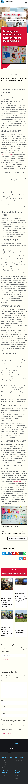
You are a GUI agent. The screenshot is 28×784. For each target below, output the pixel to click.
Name (3, 700)
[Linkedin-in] (12, 748)
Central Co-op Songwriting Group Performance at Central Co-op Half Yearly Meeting (21, 597)
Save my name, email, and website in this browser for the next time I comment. (13, 721)
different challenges (6, 154)
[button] (26, 3)
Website (3, 713)
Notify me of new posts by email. (12, 729)
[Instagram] (15, 748)
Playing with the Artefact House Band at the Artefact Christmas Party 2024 (6, 602)
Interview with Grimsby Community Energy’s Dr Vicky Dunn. (6, 631)
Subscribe (5, 659)
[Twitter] (10, 748)
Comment (4, 681)
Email (3, 706)
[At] (17, 748)
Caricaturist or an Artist (18, 481)
